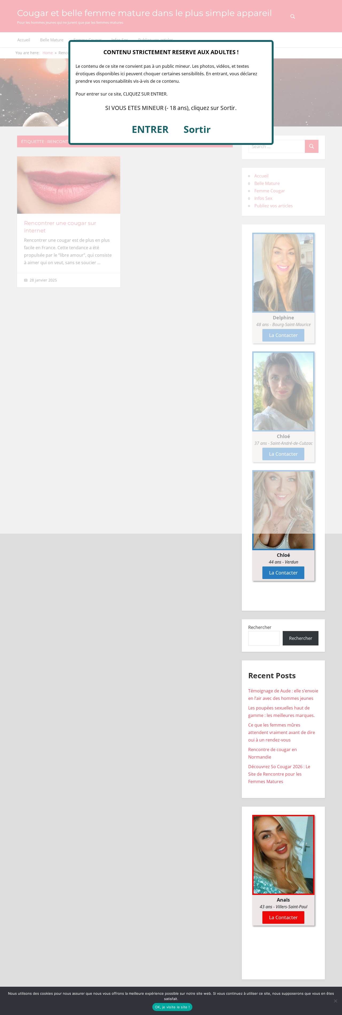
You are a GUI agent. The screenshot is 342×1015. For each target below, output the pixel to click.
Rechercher (259, 627)
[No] (335, 1001)
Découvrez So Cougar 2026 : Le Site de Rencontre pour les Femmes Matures (279, 774)
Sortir (197, 129)
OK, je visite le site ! (172, 1007)
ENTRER (150, 129)
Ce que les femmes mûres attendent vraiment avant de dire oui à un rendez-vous (281, 732)
